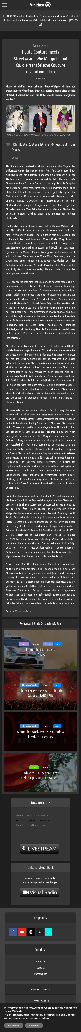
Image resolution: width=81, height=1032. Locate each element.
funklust (37, 45)
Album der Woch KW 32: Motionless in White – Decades (40, 734)
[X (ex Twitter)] (40, 932)
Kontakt (40, 967)
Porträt (48, 644)
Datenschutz (40, 973)
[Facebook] (13, 932)
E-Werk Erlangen (40, 1000)
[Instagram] (31, 932)
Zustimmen (13, 1025)
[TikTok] (48, 932)
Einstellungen (21, 1015)
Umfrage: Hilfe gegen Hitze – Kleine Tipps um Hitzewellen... (40, 775)
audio (34, 767)
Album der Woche (29, 685)
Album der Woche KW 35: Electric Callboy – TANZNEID (40, 693)
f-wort (24, 644)
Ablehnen (34, 1025)
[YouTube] (22, 932)
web (46, 45)
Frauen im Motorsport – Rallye (40, 651)
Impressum (40, 961)
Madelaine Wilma (24, 611)
